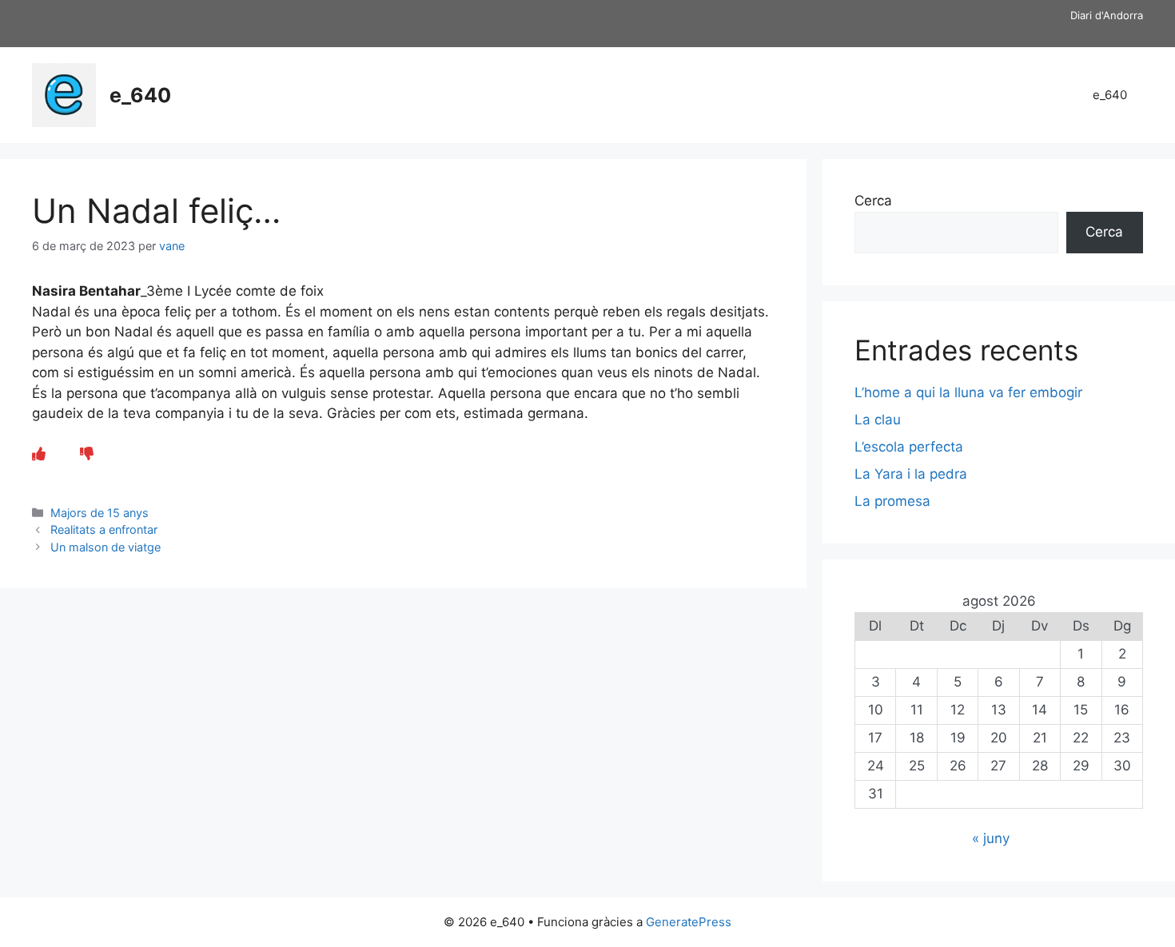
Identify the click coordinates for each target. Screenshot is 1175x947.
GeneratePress (688, 921)
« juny (991, 838)
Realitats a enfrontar (103, 529)
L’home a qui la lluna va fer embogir (968, 392)
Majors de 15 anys (99, 512)
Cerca (873, 201)
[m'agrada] (39, 454)
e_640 (140, 95)
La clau (877, 420)
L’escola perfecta (908, 447)
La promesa (892, 501)
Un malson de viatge (105, 547)
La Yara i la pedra (910, 474)
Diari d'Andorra (1106, 15)
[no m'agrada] (87, 454)
